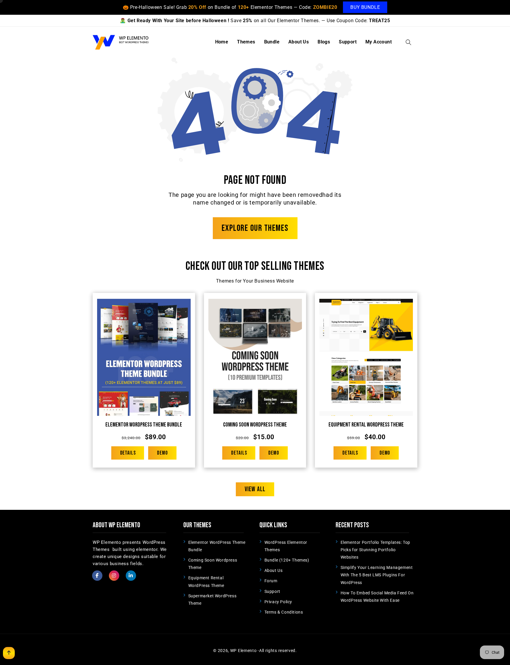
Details (128, 453)
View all (255, 489)
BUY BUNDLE (365, 7)
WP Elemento (243, 650)
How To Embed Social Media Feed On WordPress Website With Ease (377, 597)
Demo (162, 453)
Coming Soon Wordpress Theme (255, 424)
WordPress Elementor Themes (285, 546)
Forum (270, 580)
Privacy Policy (278, 601)
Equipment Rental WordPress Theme (366, 424)
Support (272, 591)
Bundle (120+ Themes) (286, 560)
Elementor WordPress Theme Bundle (143, 424)
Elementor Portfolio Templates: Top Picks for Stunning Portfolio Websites (375, 549)
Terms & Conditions (283, 612)
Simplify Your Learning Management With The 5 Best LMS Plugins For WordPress (377, 575)
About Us (273, 570)
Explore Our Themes (255, 228)
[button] (408, 42)
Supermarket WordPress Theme (212, 599)
